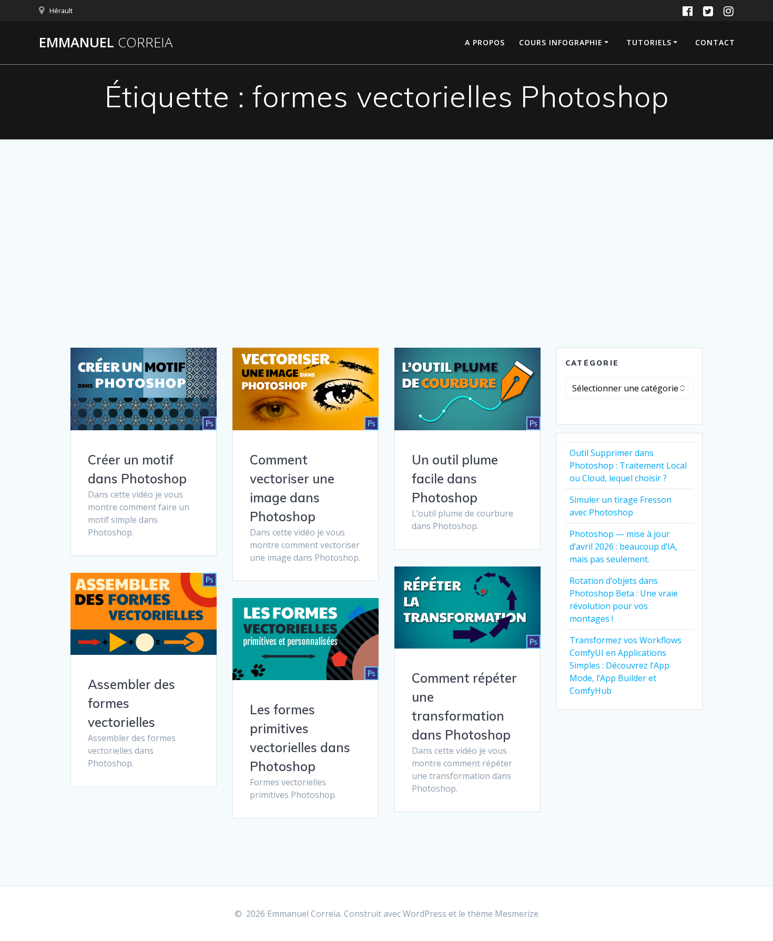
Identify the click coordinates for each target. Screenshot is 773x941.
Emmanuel (105, 42)
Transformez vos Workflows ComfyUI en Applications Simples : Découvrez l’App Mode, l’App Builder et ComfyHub (625, 665)
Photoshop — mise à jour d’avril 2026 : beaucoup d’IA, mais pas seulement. (623, 546)
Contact (715, 42)
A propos (485, 42)
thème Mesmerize (502, 913)
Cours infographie (561, 42)
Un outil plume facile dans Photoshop (455, 478)
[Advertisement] (386, 268)
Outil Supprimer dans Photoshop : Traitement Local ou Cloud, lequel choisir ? (628, 465)
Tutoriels (649, 42)
